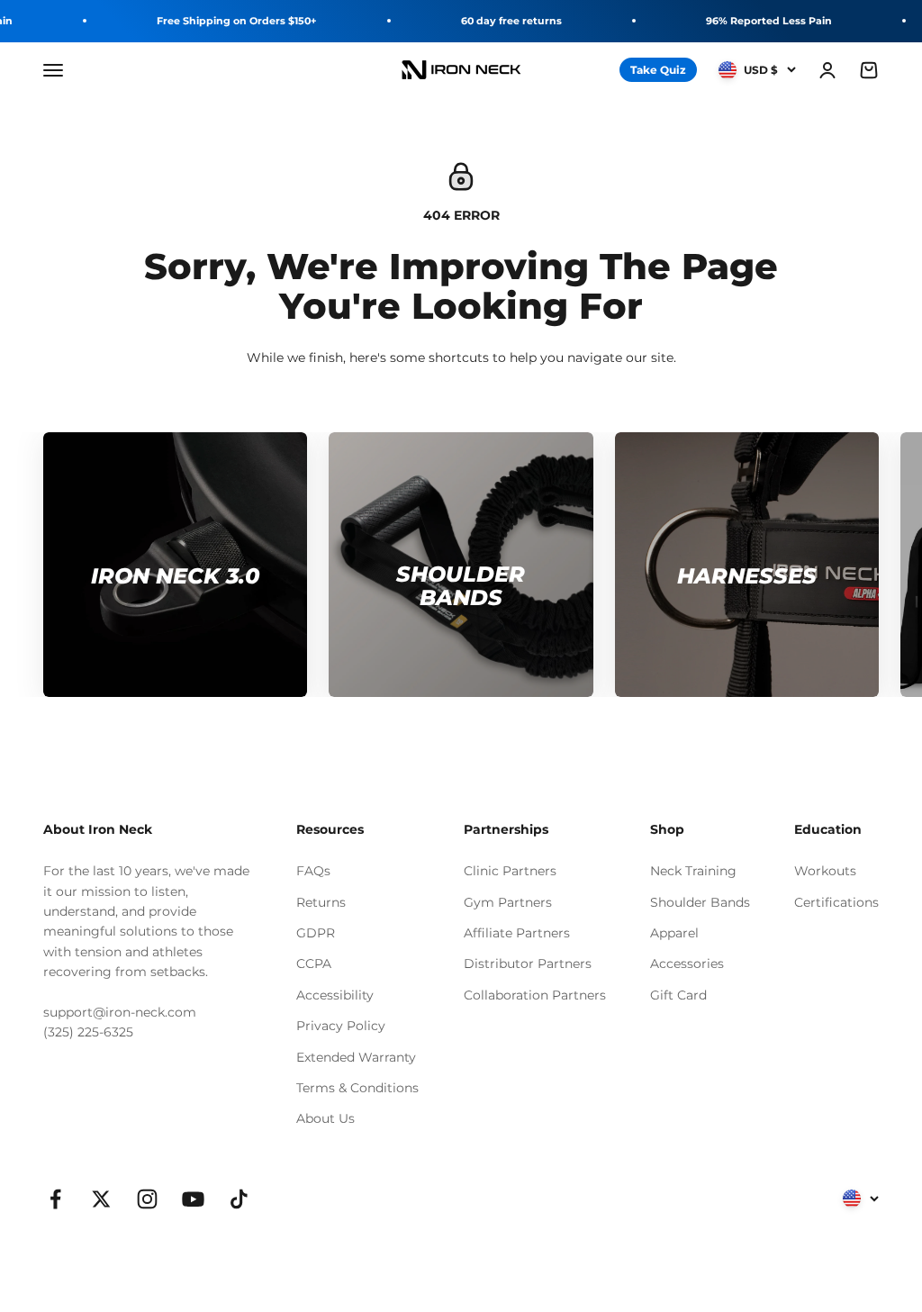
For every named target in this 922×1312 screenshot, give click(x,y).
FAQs (313, 871)
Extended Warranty (356, 1057)
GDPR (315, 933)
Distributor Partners (528, 963)
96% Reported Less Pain (769, 20)
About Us (325, 1118)
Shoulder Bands (700, 902)
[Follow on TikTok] (239, 1199)
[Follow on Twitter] (101, 1199)
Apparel (674, 933)
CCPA (313, 963)
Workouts (825, 871)
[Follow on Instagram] (147, 1199)
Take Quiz (658, 70)
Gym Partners (508, 902)
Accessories (687, 963)
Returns (321, 902)
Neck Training (693, 871)
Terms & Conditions (357, 1088)
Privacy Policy (340, 1026)
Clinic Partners (510, 871)
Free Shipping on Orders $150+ (237, 20)
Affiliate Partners (517, 933)
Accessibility (335, 995)
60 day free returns (511, 20)
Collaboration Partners (535, 995)
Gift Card (678, 995)
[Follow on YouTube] (193, 1199)
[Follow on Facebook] (55, 1199)
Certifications (836, 902)
